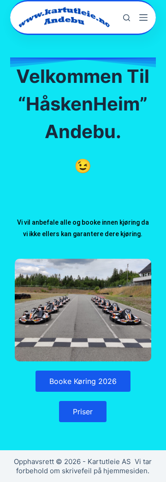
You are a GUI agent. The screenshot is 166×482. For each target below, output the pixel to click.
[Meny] (143, 17)
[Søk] (126, 17)
